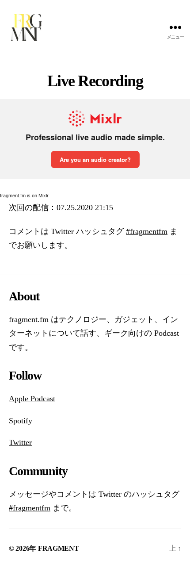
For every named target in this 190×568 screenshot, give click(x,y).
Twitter (20, 442)
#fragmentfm (146, 231)
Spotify (20, 420)
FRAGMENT (58, 548)
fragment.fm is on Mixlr (24, 195)
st (52, 398)
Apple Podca (29, 398)
